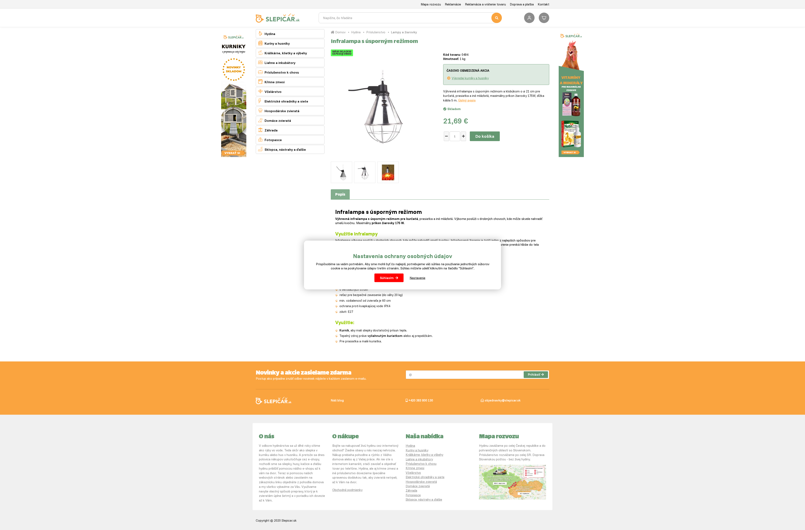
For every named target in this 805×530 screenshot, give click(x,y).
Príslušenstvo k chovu (278, 72)
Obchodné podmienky (347, 490)
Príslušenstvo (375, 32)
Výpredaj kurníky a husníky (470, 78)
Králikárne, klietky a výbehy (282, 52)
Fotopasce (270, 139)
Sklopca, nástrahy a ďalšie (282, 149)
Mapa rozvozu (431, 4)
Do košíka (484, 136)
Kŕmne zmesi (271, 81)
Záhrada (268, 129)
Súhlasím (387, 278)
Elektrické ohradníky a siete (283, 101)
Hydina (266, 33)
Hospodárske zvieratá (278, 110)
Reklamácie (453, 4)
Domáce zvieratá (274, 120)
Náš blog (337, 400)
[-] (446, 136)
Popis (340, 194)
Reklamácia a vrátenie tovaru (485, 4)
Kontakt (543, 4)
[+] (463, 136)
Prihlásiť (534, 375)
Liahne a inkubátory (276, 62)
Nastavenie (417, 278)
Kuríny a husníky (274, 43)
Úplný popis (467, 100)
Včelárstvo (270, 91)
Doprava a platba (522, 4)
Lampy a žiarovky (404, 32)
